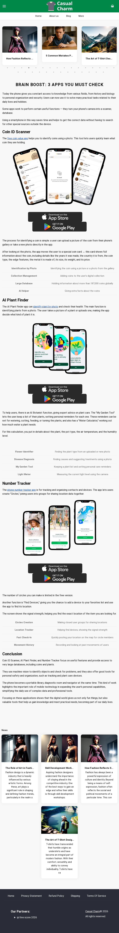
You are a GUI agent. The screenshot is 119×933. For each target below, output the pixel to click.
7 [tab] (50, 67)
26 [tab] (82, 72)
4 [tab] (28, 67)
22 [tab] (53, 72)
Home (11, 895)
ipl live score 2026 (27, 917)
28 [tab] (96, 72)
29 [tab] (103, 72)
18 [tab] (25, 72)
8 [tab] (57, 67)
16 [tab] (113, 67)
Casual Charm (92, 911)
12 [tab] (85, 67)
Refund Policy (56, 895)
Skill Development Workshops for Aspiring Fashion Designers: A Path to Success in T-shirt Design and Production (99, 58)
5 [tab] (35, 67)
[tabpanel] (20, 46)
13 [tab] (92, 67)
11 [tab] (78, 67)
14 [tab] (99, 67)
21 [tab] (46, 72)
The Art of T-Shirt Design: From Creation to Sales (59, 58)
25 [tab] (74, 72)
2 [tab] (14, 67)
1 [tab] (7, 67)
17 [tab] (18, 72)
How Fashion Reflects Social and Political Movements (99, 768)
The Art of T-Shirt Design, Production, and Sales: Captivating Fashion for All (59, 839)
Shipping (75, 895)
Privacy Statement (31, 895)
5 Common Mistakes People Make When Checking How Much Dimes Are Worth (19, 55)
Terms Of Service (96, 895)
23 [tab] (60, 72)
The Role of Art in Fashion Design (19, 768)
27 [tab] (89, 72)
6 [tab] (42, 67)
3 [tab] (21, 67)
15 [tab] (106, 67)
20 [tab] (39, 72)
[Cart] (113, 6)
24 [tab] (67, 72)
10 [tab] (71, 67)
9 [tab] (64, 67)
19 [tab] (32, 72)
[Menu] (4, 6)
